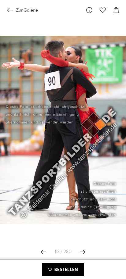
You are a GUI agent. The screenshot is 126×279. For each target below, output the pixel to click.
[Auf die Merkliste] (102, 10)
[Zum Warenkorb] (116, 10)
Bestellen (65, 270)
